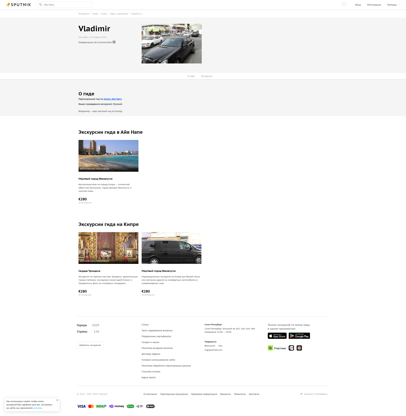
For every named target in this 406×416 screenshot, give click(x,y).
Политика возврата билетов (157, 348)
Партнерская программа (174, 394)
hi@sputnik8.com (213, 350)
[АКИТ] (291, 348)
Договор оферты (151, 354)
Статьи (145, 324)
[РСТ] (299, 348)
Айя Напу (116, 99)
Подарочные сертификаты (156, 336)
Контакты (254, 394)
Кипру (107, 99)
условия (37, 408)
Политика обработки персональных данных (166, 365)
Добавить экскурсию (90, 345)
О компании (150, 394)
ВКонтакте (210, 345)
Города (88, 325)
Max (220, 345)
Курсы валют (149, 377)
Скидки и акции (150, 342)
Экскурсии (207, 76)
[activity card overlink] (108, 190)
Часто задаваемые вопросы (157, 330)
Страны (88, 331)
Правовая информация (204, 394)
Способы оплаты (151, 371)
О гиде (191, 76)
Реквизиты (240, 394)
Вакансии (225, 394)
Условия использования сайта (158, 359)
